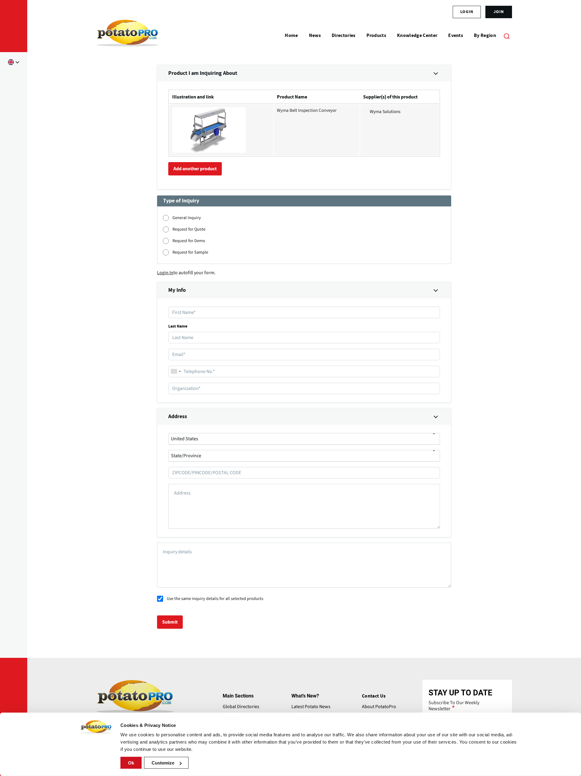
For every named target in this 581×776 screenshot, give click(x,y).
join (499, 12)
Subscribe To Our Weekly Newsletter (453, 705)
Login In (165, 272)
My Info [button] (177, 290)
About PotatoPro (379, 706)
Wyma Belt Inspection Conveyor (306, 110)
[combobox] (175, 371)
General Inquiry (186, 218)
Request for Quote (188, 229)
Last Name (177, 326)
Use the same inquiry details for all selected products (215, 598)
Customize (163, 762)
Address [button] (177, 416)
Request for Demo (188, 241)
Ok (131, 762)
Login (466, 12)
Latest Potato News (310, 706)
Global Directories (241, 706)
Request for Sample (190, 252)
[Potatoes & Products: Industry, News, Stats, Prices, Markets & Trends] (127, 35)
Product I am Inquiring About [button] (202, 73)
